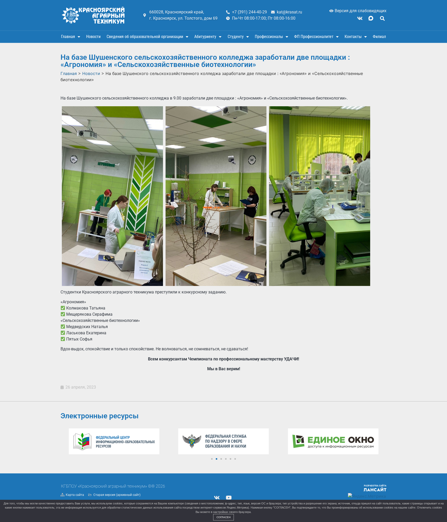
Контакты (353, 36)
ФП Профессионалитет (313, 36)
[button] (382, 18)
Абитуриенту (205, 36)
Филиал (379, 36)
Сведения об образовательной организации (145, 36)
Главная (68, 36)
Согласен (223, 517)
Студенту (236, 36)
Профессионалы (269, 36)
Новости (93, 36)
